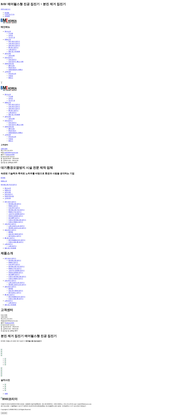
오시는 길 (11, 37)
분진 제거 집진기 (14, 41)
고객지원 (8, 71)
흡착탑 (10, 232)
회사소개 (8, 31)
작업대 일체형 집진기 (15, 216)
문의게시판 (12, 73)
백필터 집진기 (13, 206)
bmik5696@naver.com (11, 152)
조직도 (10, 35)
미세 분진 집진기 (14, 208)
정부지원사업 (9, 63)
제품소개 (8, 39)
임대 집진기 (9, 57)
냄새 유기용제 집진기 (15, 234)
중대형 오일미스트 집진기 (17, 228)
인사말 (10, 33)
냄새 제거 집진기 (14, 45)
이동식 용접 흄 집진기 (15, 242)
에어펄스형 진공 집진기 (16, 210)
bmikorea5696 (10, 154)
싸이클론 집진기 (14, 218)
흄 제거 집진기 (13, 47)
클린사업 (11, 65)
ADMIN (7, 16)
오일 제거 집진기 (14, 43)
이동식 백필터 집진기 (15, 222)
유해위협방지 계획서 (15, 69)
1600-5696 (4, 149)
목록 (6, 393)
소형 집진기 (12, 49)
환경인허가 (12, 67)
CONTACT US (9, 14)
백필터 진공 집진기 (14, 212)
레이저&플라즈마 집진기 (16, 240)
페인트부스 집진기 (14, 236)
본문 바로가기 (5, 9)
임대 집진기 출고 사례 (15, 61)
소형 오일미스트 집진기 (16, 226)
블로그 (10, 77)
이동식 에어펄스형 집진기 (17, 220)
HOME (7, 13)
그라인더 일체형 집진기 (16, 214)
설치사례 (8, 53)
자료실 (10, 75)
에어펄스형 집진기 (14, 204)
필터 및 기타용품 (14, 51)
